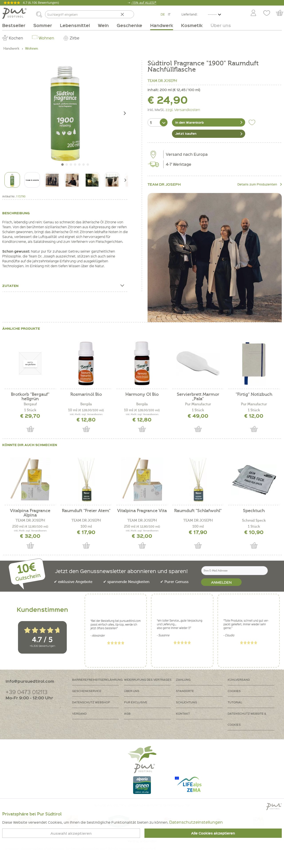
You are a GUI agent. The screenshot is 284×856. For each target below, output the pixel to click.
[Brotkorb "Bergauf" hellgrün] (30, 363)
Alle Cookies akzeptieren (213, 833)
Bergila (86, 404)
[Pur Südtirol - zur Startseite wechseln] (14, 13)
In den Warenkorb (189, 122)
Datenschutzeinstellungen (196, 822)
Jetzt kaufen (185, 133)
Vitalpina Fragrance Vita (142, 511)
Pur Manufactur (198, 404)
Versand (79, 713)
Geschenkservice (86, 691)
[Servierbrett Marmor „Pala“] (198, 363)
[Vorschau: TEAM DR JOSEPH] (32, 180)
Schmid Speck (254, 521)
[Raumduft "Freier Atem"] (86, 480)
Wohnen (46, 37)
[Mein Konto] (253, 13)
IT (169, 14)
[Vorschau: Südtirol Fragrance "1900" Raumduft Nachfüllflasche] (12, 180)
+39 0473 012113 (26, 691)
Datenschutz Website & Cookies (247, 719)
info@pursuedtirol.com (30, 681)
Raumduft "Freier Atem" (86, 511)
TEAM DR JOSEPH (162, 81)
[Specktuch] (254, 480)
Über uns (131, 691)
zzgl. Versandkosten (183, 109)
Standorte (185, 691)
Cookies (234, 691)
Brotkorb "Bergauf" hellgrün (30, 396)
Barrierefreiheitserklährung (97, 679)
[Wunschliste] (266, 13)
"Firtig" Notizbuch (254, 394)
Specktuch (254, 511)
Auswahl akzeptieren (71, 833)
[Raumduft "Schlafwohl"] (198, 480)
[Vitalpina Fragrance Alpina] (30, 480)
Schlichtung (186, 702)
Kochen (16, 37)
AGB (127, 713)
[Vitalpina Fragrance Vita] (142, 480)
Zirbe (74, 37)
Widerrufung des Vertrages (148, 679)
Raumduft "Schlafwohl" (198, 511)
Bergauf (30, 404)
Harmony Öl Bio (142, 394)
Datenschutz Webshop (91, 702)
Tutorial (235, 702)
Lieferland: (189, 14)
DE (163, 14)
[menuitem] (253, 13)
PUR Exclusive (135, 702)
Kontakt (183, 713)
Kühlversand (239, 679)
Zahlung (183, 679)
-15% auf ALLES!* (143, 2)
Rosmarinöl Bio (86, 394)
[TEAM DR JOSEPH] (215, 260)
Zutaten (10, 285)
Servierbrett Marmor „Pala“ (198, 396)
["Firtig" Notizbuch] (254, 363)
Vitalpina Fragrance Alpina (30, 513)
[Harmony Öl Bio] (142, 363)
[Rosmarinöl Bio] (86, 363)
